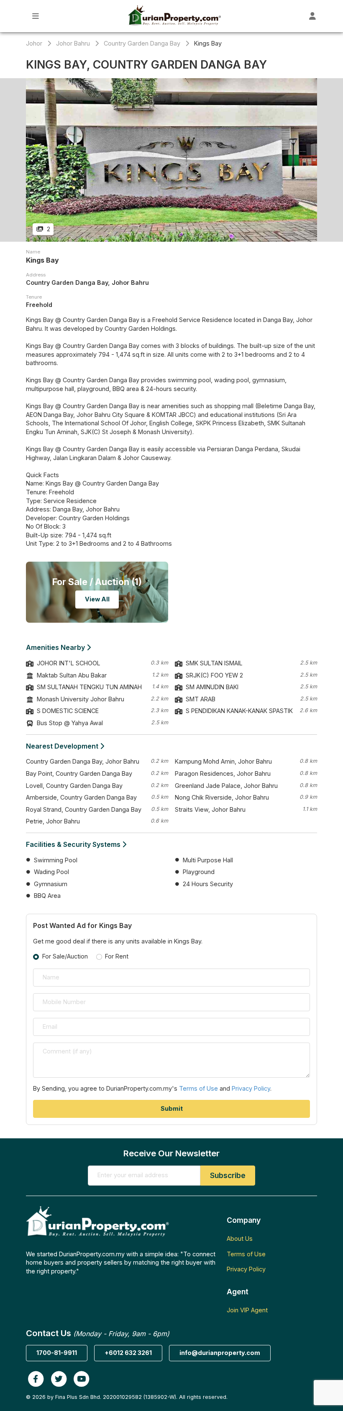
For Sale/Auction (65, 956)
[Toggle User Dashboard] (312, 16)
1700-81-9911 (56, 1352)
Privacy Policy (251, 1088)
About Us (240, 1238)
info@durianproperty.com (219, 1352)
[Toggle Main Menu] (36, 16)
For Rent (116, 956)
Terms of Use (198, 1088)
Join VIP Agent (247, 1310)
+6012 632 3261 (128, 1352)
